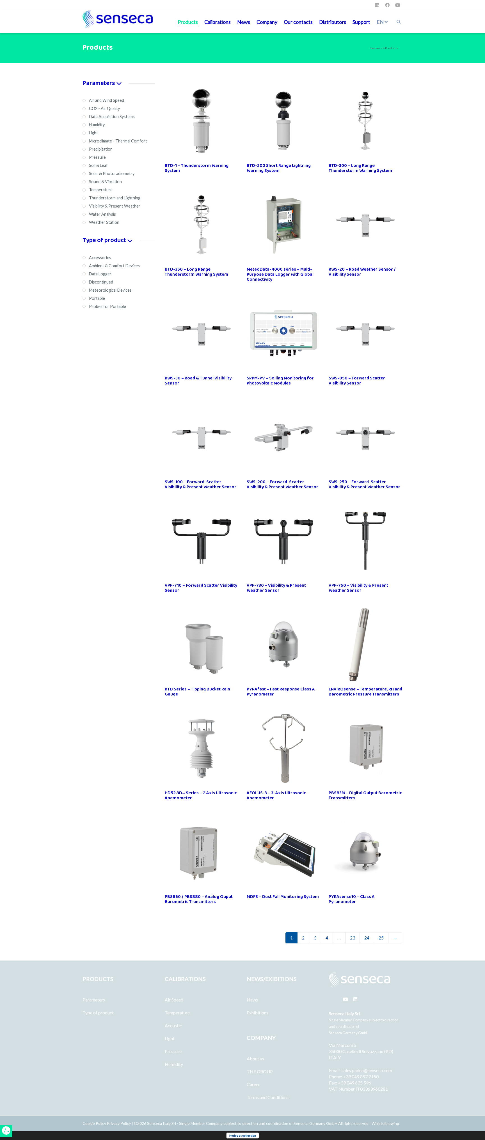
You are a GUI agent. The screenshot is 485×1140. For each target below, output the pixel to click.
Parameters (94, 999)
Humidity (174, 1064)
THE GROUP (260, 1071)
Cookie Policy (95, 1123)
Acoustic (173, 1025)
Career (253, 1084)
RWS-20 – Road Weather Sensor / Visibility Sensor (362, 272)
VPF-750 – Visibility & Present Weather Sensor (358, 588)
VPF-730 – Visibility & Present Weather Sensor (276, 588)
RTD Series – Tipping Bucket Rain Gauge (197, 692)
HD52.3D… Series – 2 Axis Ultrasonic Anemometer (201, 795)
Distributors (332, 22)
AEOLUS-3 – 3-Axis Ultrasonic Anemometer (276, 795)
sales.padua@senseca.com (367, 1070)
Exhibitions (257, 1012)
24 (366, 937)
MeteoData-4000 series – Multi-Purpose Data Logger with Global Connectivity (280, 274)
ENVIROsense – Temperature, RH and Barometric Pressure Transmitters (365, 692)
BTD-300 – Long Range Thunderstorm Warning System (360, 168)
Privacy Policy (119, 1123)
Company (267, 22)
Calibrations (217, 22)
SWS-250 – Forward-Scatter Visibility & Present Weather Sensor (364, 484)
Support (361, 22)
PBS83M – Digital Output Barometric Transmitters (365, 795)
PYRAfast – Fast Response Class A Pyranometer (281, 692)
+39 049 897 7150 (361, 1076)
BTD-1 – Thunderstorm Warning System (196, 168)
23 (352, 937)
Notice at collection (242, 1135)
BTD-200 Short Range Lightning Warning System (279, 168)
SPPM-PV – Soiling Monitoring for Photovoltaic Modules (280, 381)
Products (188, 22)
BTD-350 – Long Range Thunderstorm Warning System (196, 272)
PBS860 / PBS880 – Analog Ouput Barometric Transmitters (199, 899)
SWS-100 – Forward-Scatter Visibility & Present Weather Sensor (200, 484)
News (243, 22)
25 (381, 937)
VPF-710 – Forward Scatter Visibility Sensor (201, 588)
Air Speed (174, 999)
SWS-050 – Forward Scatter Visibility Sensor (357, 381)
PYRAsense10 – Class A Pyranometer (352, 899)
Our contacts (298, 22)
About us (255, 1058)
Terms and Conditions (268, 1097)
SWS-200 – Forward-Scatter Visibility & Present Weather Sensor (282, 484)
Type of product (98, 1012)
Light (170, 1038)
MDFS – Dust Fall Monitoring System (283, 896)
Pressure (173, 1051)
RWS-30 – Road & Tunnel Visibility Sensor (198, 381)
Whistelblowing (385, 1123)
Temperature (177, 1012)
